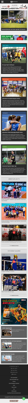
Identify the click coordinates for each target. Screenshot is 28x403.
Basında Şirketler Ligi (14, 379)
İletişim (14, 374)
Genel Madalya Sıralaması (14, 383)
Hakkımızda (14, 372)
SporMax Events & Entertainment (14, 393)
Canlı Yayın (14, 368)
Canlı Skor (14, 370)
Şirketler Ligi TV (15, 366)
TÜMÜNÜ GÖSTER (14, 245)
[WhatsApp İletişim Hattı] (23, 398)
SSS (14, 389)
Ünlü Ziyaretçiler (14, 377)
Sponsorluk (14, 387)
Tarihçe (14, 381)
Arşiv (14, 385)
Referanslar (14, 391)
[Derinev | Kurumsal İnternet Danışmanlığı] (14, 400)
